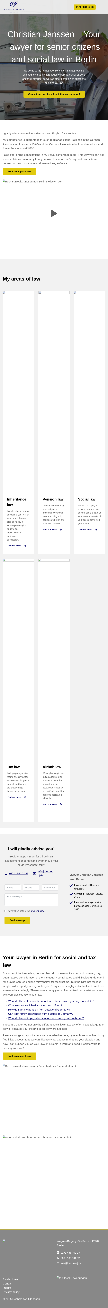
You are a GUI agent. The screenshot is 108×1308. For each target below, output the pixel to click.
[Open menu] (102, 7)
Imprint (7, 1287)
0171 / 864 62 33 (85, 7)
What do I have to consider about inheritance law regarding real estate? (51, 1001)
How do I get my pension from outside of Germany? (39, 1009)
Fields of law (10, 1279)
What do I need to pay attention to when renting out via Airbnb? (46, 1018)
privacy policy (37, 911)
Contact (7, 1283)
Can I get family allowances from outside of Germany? (40, 1013)
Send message (17, 920)
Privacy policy (11, 1292)
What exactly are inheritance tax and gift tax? (35, 1005)
